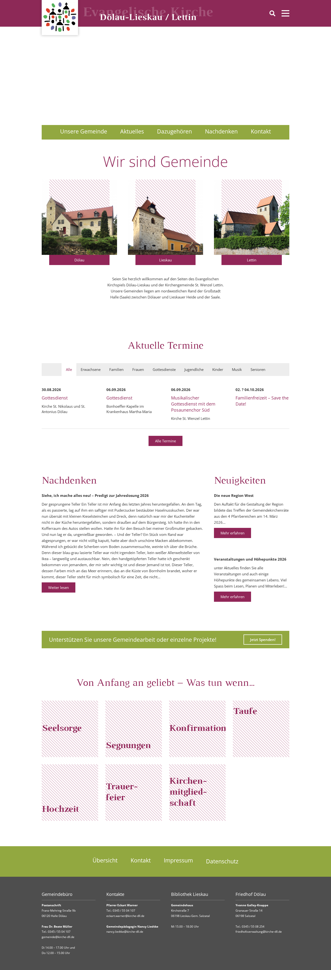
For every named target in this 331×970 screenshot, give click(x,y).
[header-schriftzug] (148, 13)
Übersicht (105, 860)
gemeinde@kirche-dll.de (58, 937)
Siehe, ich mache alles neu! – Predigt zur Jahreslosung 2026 (95, 495)
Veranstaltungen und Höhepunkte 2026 (250, 559)
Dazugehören (174, 131)
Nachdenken (221, 131)
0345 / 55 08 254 (253, 926)
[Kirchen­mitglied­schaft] (197, 792)
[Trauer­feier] (133, 792)
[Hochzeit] (70, 792)
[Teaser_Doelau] (79, 217)
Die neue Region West (234, 495)
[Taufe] (261, 729)
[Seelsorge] (70, 729)
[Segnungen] (133, 729)
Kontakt (261, 131)
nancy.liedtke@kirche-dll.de (124, 932)
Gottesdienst (55, 398)
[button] (272, 13)
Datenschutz (222, 861)
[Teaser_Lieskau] (165, 217)
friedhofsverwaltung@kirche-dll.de (259, 932)
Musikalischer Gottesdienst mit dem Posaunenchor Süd (193, 404)
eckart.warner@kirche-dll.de (125, 916)
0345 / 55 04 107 (59, 932)
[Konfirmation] (197, 729)
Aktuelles (132, 131)
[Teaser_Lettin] (251, 217)
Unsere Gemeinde (83, 131)
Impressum (178, 860)
